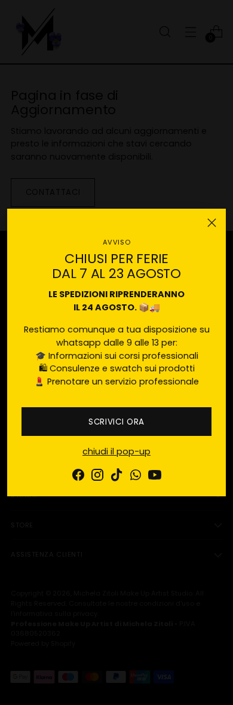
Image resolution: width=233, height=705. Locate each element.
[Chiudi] (212, 222)
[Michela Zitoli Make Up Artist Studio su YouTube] (155, 477)
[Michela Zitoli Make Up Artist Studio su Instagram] (97, 477)
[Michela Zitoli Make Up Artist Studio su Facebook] (78, 477)
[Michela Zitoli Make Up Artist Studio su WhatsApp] (135, 477)
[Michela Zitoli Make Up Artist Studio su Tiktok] (116, 477)
